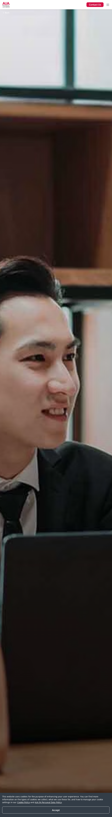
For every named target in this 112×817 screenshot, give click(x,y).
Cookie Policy (23, 802)
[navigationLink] (6, 4)
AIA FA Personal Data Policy (48, 802)
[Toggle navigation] (108, 4)
